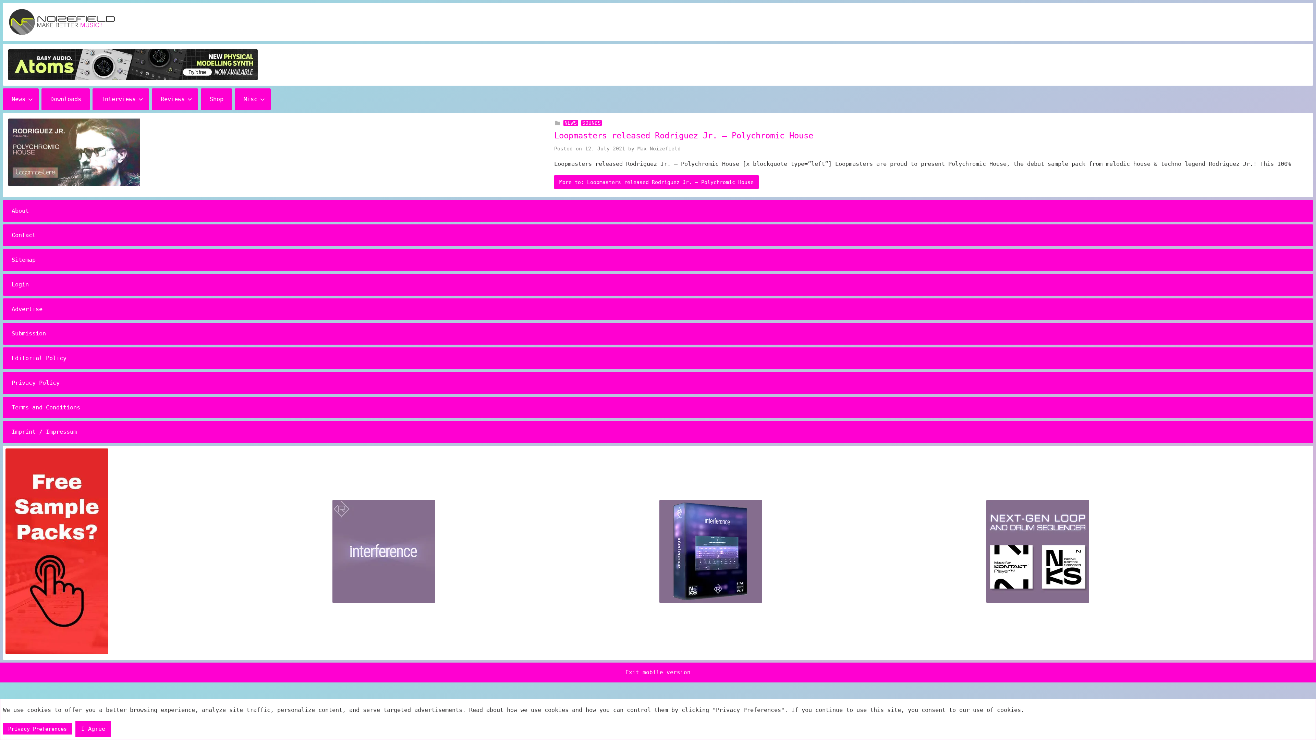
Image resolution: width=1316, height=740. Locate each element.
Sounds (591, 123)
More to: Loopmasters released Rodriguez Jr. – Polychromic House (656, 182)
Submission (29, 333)
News (18, 99)
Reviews (173, 99)
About (20, 210)
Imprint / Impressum (44, 431)
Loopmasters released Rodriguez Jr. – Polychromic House (683, 135)
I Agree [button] (93, 728)
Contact (24, 235)
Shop (216, 99)
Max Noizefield (659, 149)
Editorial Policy (39, 358)
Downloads (65, 99)
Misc (250, 99)
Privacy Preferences (37, 729)
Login (20, 284)
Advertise (27, 309)
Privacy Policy (36, 382)
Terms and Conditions (46, 407)
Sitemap (24, 259)
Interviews (118, 99)
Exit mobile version (658, 672)
